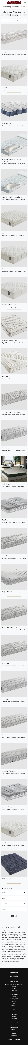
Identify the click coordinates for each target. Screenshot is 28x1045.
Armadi (14, 1016)
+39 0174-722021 (15, 979)
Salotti (14, 1001)
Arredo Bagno (14, 1005)
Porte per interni (14, 1027)
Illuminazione (14, 1024)
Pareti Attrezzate (14, 998)
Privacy (6, 984)
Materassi (17, 6)
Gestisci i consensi (18, 984)
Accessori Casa (10, 6)
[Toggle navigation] (25, 3)
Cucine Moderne (14, 988)
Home (4, 6)
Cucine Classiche (14, 990)
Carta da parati (14, 1029)
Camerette (14, 1018)
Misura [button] (4, 898)
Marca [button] (3, 892)
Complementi (14, 1025)
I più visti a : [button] (5, 909)
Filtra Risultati (13, 20)
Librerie (14, 996)
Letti (14, 1011)
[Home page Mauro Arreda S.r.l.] (14, 2)
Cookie (10, 984)
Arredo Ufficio (14, 1035)
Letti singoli (14, 1014)
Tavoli (14, 1003)
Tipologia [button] (4, 903)
